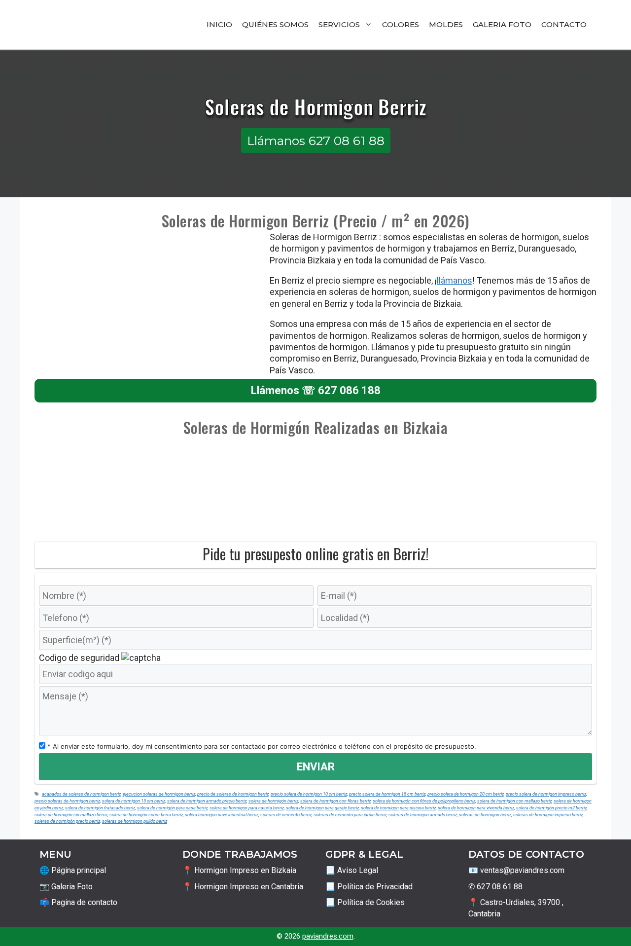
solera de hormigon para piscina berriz (398, 807)
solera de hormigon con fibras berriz (335, 800)
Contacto (564, 24)
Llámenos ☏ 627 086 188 (316, 390)
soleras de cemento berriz (286, 814)
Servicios (339, 24)
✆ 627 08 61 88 (495, 886)
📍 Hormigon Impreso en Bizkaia (239, 870)
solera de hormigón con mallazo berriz (514, 800)
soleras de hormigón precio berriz (67, 821)
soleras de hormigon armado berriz (422, 814)
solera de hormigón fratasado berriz (100, 807)
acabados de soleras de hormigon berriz (81, 794)
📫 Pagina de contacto (78, 902)
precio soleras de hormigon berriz (67, 800)
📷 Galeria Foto (66, 886)
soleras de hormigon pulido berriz (134, 821)
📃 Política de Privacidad (369, 886)
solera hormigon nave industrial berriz (221, 814)
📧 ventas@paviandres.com (516, 870)
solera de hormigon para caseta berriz (247, 807)
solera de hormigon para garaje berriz (322, 807)
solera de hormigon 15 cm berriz (133, 800)
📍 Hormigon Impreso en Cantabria (242, 886)
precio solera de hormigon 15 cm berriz (387, 794)
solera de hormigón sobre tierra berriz (146, 814)
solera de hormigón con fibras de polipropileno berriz (424, 800)
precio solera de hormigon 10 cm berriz (309, 794)
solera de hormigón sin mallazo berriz (71, 814)
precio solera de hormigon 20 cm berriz (465, 794)
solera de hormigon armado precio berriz (206, 800)
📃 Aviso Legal (351, 870)
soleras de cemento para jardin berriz (350, 814)
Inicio (219, 24)
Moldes (446, 24)
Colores (400, 24)
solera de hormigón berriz (273, 800)
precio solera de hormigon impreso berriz (546, 794)
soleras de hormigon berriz (485, 814)
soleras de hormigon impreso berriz (548, 814)
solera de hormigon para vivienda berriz (476, 807)
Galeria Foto (502, 24)
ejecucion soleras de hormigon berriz (159, 794)
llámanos (454, 280)
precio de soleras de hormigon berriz (233, 794)
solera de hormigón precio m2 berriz (551, 807)
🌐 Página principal (72, 870)
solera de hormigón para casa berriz (172, 807)
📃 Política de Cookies (365, 902)
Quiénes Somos (275, 24)
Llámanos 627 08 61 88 (316, 140)
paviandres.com (327, 936)
